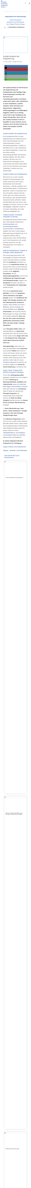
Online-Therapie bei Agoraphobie (14, 477)
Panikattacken (19, 229)
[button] (5, 66)
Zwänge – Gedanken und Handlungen (15, 450)
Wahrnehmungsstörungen (12, 1148)
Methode (6, 307)
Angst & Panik (17, 61)
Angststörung (7, 139)
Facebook (9, 435)
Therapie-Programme (10, 362)
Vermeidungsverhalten (10, 226)
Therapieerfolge (8, 433)
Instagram (21, 433)
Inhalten (11, 309)
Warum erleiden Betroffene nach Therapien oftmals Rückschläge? (13, 813)
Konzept (17, 307)
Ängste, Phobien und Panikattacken (14, 447)
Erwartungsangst (8, 224)
